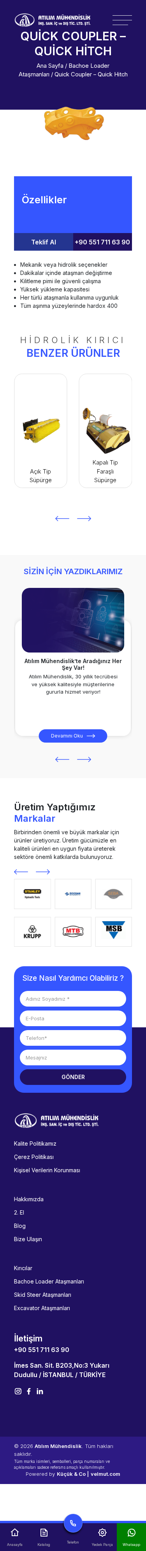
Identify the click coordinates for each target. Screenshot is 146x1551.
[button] (62, 519)
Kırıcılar (23, 1268)
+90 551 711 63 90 (102, 242)
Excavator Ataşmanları (42, 1308)
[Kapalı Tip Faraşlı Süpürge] (40, 431)
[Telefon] (73, 1525)
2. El (19, 1212)
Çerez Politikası (34, 1156)
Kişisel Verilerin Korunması (47, 1170)
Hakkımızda (29, 1199)
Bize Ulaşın (28, 1239)
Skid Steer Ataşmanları (42, 1294)
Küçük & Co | (73, 1474)
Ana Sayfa (50, 65)
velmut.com (105, 1474)
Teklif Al (43, 242)
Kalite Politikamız (35, 1143)
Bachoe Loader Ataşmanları (49, 1281)
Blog (20, 1225)
